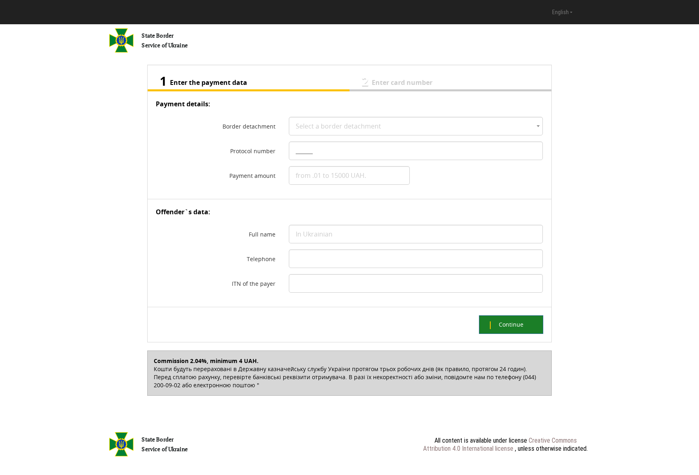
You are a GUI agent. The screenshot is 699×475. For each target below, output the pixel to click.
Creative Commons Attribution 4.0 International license (500, 444)
